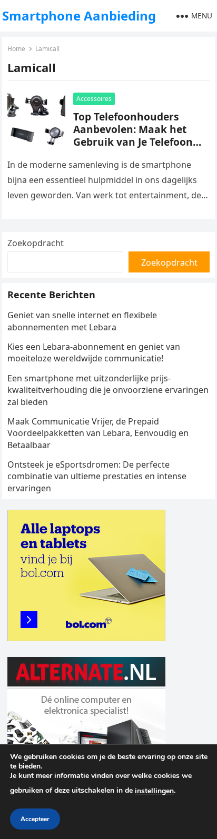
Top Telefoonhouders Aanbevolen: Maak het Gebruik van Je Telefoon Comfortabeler (133, 135)
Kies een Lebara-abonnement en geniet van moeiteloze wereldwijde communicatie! (93, 352)
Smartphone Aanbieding (79, 15)
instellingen (154, 791)
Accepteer (35, 819)
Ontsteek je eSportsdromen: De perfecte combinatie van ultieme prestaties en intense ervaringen (96, 476)
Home (16, 48)
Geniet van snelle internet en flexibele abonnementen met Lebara (82, 320)
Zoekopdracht (35, 243)
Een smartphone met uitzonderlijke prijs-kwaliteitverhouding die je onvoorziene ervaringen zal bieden (108, 390)
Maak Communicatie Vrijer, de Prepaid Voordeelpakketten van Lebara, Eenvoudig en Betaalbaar (98, 433)
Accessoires (94, 98)
